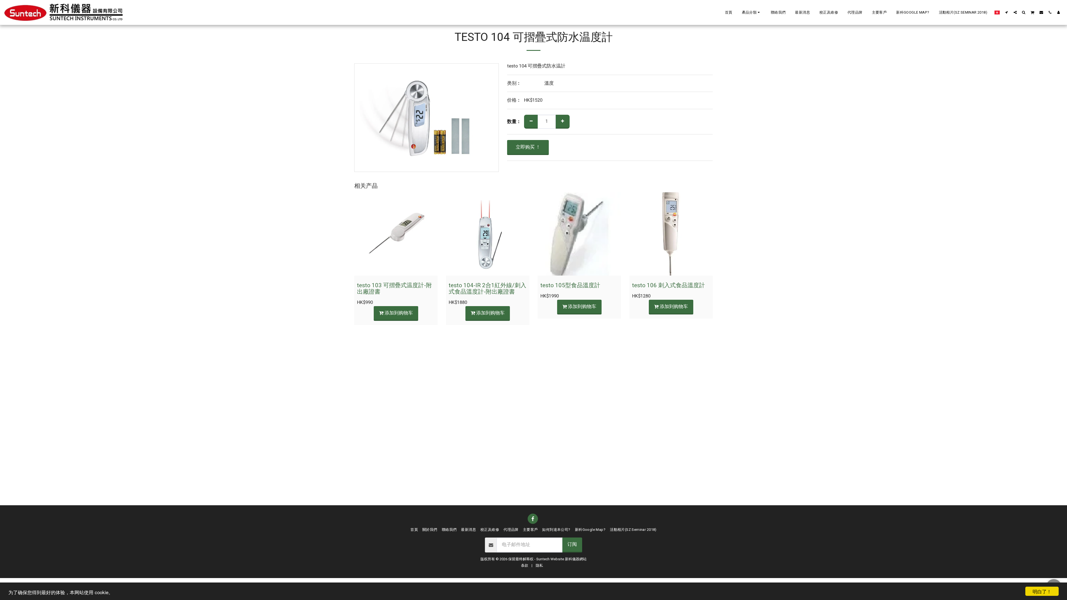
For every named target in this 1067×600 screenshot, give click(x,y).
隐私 (539, 565)
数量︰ (514, 122)
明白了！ (1042, 591)
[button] (751, 12)
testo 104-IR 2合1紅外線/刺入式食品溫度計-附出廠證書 (487, 288)
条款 (524, 565)
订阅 (572, 544)
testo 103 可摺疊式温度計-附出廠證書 (394, 288)
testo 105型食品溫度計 (570, 285)
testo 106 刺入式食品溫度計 (668, 285)
